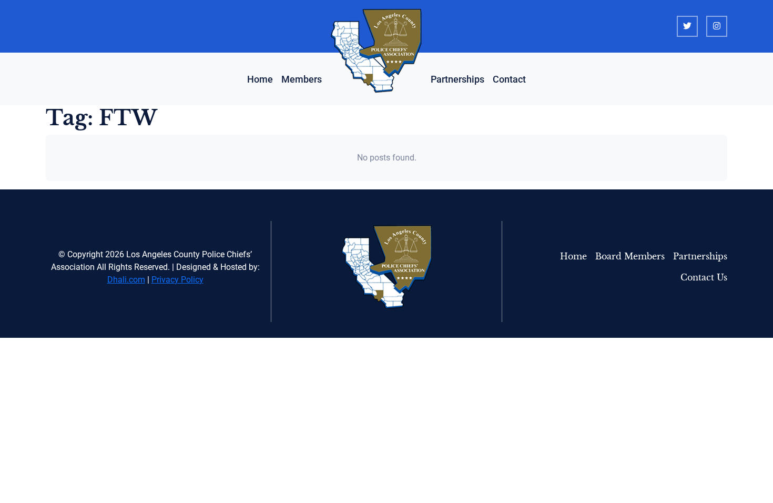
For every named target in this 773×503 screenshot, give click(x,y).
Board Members (630, 256)
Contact (509, 79)
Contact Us (703, 278)
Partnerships (457, 79)
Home (260, 79)
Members (301, 79)
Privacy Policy (177, 280)
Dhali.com (126, 280)
